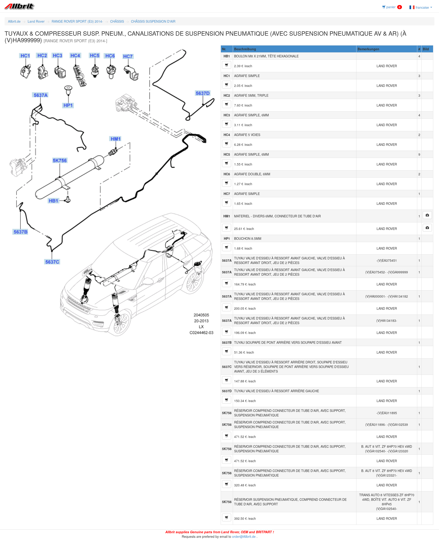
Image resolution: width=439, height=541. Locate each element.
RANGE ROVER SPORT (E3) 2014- (77, 21)
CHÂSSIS (117, 21)
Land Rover (36, 21)
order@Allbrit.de (244, 536)
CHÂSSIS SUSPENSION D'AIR (153, 21)
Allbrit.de (14, 21)
